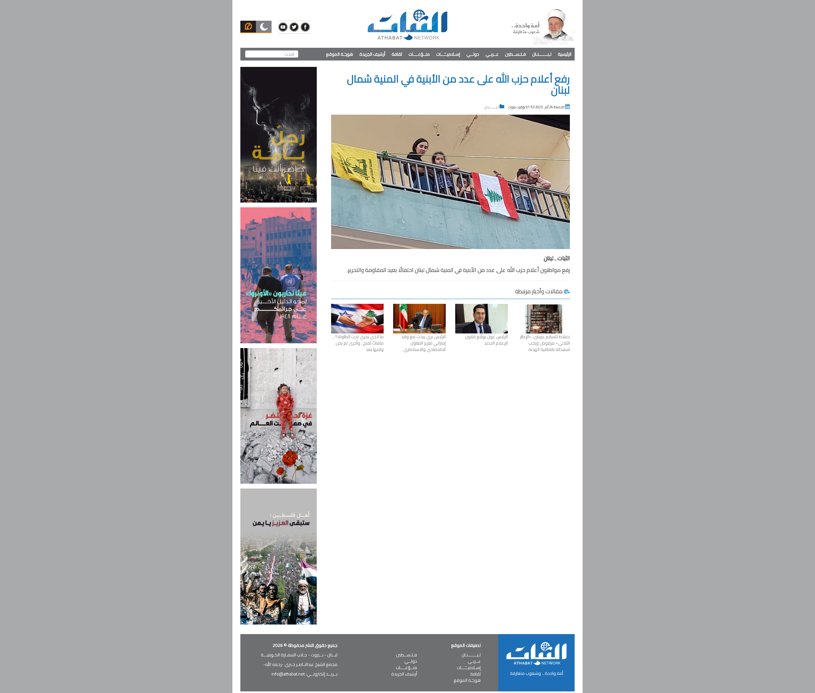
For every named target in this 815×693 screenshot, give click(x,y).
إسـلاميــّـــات (448, 54)
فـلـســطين (515, 54)
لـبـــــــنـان (541, 54)
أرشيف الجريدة (372, 54)
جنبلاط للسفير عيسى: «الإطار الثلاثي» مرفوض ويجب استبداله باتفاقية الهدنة (545, 343)
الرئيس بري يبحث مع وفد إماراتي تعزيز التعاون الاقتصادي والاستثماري (423, 343)
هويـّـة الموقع (339, 54)
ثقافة (397, 54)
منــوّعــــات (419, 54)
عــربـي (492, 54)
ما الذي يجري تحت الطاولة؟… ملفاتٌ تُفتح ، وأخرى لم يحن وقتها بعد (358, 343)
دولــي (472, 54)
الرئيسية (564, 54)
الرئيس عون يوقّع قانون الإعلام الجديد (486, 339)
